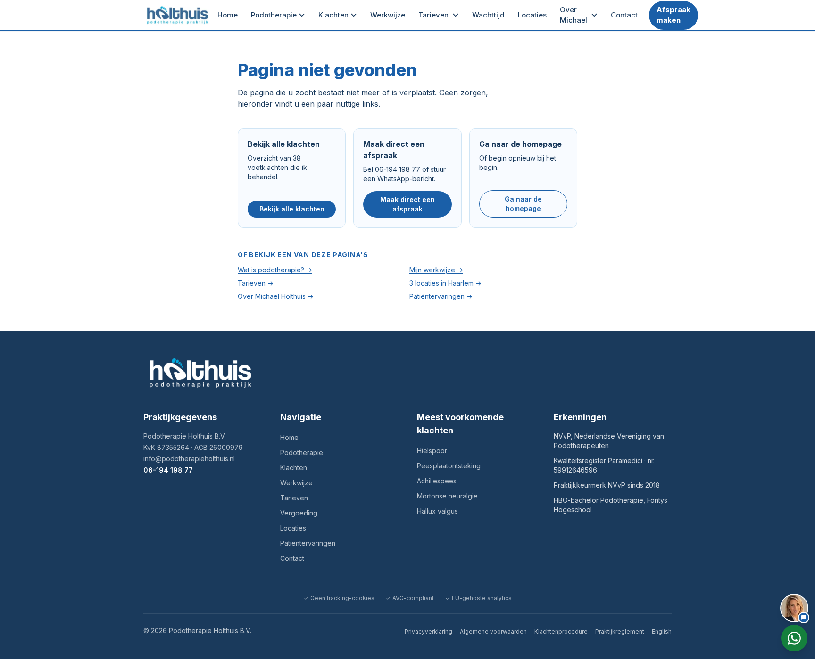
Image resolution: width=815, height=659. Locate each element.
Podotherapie (274, 14)
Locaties (532, 14)
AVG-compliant (410, 597)
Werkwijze (387, 14)
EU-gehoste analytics (478, 597)
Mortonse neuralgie (447, 496)
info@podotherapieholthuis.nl (189, 459)
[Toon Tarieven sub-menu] (457, 15)
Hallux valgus (437, 511)
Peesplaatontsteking (449, 466)
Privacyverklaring (428, 631)
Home (227, 14)
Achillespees (437, 481)
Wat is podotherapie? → (275, 270)
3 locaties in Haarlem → (445, 283)
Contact (624, 14)
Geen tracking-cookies (339, 597)
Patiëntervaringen (307, 543)
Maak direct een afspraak (407, 204)
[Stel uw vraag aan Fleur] (794, 608)
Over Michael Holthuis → (276, 296)
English (662, 631)
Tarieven (433, 14)
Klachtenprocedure (561, 631)
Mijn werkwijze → (436, 270)
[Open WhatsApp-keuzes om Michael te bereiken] (794, 638)
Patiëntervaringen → (441, 296)
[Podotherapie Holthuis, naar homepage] (177, 15)
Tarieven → (256, 283)
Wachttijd (488, 14)
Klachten (333, 14)
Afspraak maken (673, 15)
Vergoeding (298, 513)
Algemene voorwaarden (493, 631)
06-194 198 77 (168, 470)
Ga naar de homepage (523, 203)
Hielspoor (432, 451)
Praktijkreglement (619, 631)
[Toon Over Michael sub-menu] (596, 15)
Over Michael (573, 15)
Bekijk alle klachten (291, 209)
